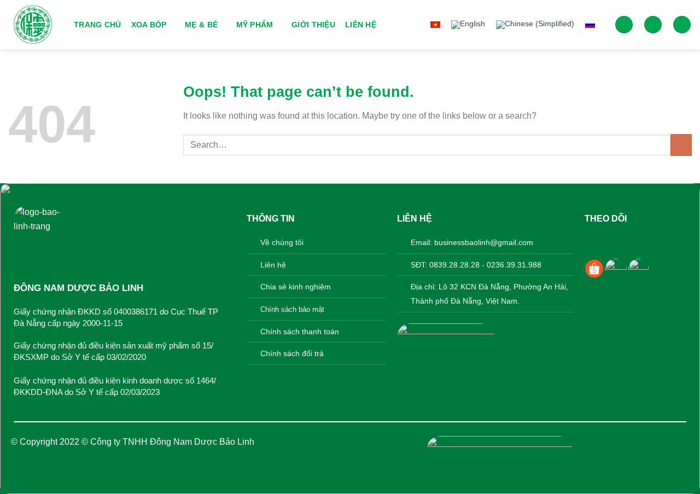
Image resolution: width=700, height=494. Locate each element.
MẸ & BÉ (201, 24)
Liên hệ (360, 24)
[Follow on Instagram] (610, 240)
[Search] (624, 25)
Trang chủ (97, 24)
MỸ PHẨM (254, 24)
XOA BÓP (149, 24)
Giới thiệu (313, 24)
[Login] (653, 25)
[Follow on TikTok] (627, 240)
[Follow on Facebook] (593, 240)
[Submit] (681, 144)
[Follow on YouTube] (645, 240)
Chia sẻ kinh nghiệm (295, 286)
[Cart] (682, 25)
